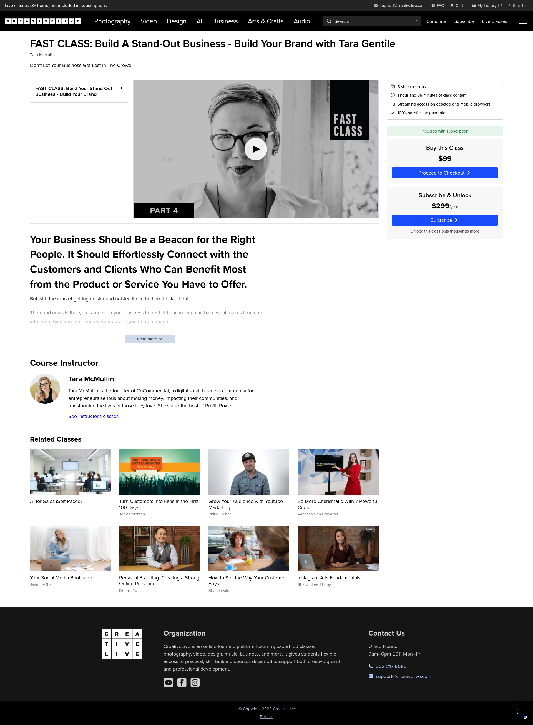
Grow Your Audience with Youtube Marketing (245, 504)
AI (199, 21)
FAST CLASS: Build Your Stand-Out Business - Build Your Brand (73, 91)
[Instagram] (195, 682)
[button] (519, 711)
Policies (266, 716)
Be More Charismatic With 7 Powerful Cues (338, 504)
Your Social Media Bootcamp (61, 577)
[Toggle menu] (523, 21)
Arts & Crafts (266, 21)
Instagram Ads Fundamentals (329, 577)
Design (177, 21)
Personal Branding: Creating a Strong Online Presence (159, 580)
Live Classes (494, 21)
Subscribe (464, 21)
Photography (112, 21)
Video (148, 21)
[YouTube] (169, 682)
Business (225, 21)
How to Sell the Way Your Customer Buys (247, 580)
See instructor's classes (93, 416)
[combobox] (372, 21)
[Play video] (256, 149)
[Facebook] (182, 682)
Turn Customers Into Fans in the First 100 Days (158, 504)
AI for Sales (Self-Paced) (56, 501)
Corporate (436, 21)
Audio (302, 21)
